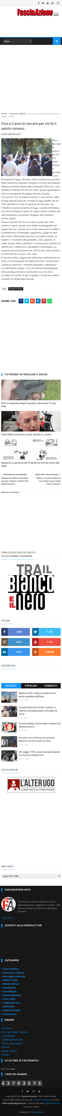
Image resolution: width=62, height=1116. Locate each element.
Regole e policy (9, 1050)
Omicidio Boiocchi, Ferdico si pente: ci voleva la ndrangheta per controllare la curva (38, 710)
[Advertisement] (31, 78)
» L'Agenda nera (10, 1002)
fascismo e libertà (18, 113)
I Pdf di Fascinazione (11, 1043)
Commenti (51, 685)
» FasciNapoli (8, 991)
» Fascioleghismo (11, 995)
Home (4, 113)
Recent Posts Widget (8, 1069)
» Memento (7, 1006)
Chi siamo (6, 1028)
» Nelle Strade (9, 980)
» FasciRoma (8, 987)
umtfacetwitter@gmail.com (14, 1103)
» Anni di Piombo (10, 1010)
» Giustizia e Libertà (12, 972)
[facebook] (38, 3)
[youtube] (48, 3)
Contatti (5, 1054)
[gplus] (53, 3)
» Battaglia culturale (13, 976)
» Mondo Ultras (10, 983)
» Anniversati (9, 1014)
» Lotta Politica (10, 968)
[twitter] (43, 3)
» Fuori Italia (8, 998)
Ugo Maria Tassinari (42, 1099)
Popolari (31, 685)
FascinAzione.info (29, 1096)
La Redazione (8, 1035)
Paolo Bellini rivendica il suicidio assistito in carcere (26, 434)
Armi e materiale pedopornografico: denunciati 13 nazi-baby (29, 404)
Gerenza (5, 1047)
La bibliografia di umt (12, 1039)
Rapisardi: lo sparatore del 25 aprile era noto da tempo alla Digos (30, 464)
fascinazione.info (52, 1103)
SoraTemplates (36, 1112)
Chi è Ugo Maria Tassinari (14, 1032)
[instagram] (58, 3)
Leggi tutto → (8, 917)
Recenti (11, 685)
